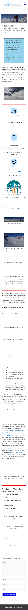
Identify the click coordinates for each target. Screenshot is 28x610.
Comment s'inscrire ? (9, 505)
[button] (14, 498)
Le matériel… (7, 510)
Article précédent (14, 545)
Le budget (6, 503)
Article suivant (14, 549)
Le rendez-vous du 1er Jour (10, 508)
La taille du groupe (8, 497)
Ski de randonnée (5, 35)
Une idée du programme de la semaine (12, 500)
